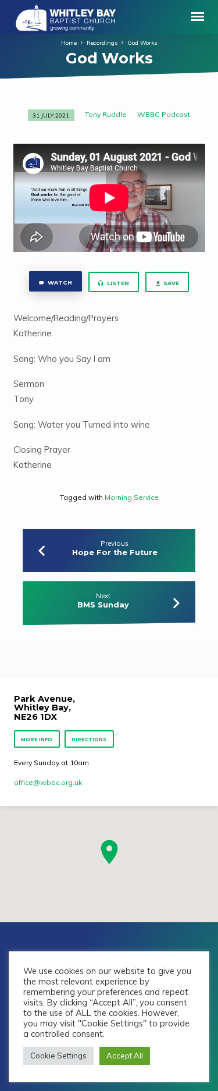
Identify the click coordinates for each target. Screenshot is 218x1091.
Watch (59, 282)
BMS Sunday (103, 604)
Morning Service (132, 497)
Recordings (102, 42)
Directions (89, 739)
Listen (117, 283)
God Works (142, 42)
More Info (37, 739)
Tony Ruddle (106, 114)
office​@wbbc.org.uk (48, 782)
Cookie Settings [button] (58, 1055)
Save (171, 283)
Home (69, 42)
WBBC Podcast (163, 114)
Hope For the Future (115, 552)
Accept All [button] (124, 1055)
